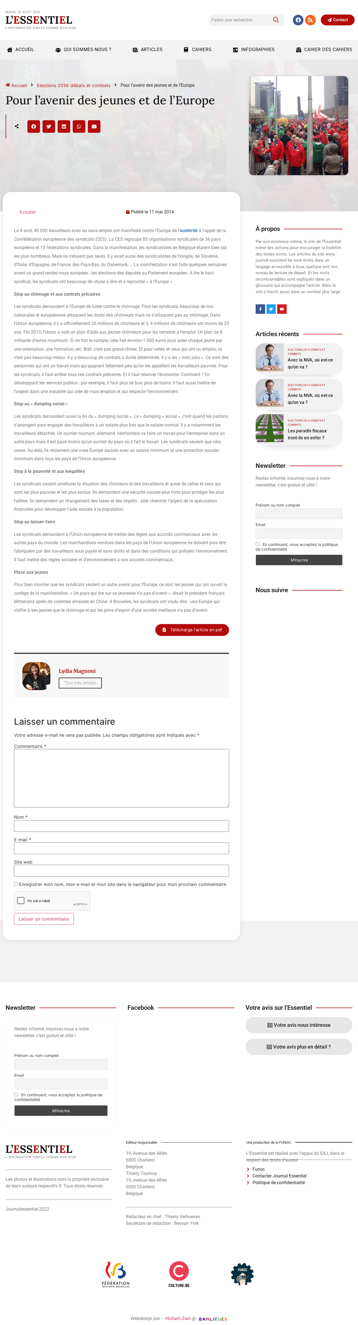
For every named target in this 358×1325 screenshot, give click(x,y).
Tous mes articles (80, 682)
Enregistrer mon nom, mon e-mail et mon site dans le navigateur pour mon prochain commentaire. (123, 884)
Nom (21, 817)
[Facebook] (298, 20)
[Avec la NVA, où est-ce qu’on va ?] (270, 357)
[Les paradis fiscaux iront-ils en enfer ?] (270, 428)
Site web (23, 862)
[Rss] (310, 20)
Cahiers (202, 49)
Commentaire (30, 746)
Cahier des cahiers (328, 49)
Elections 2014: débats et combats (73, 85)
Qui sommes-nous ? (87, 49)
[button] (33, 126)
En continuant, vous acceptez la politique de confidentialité (297, 546)
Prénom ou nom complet (278, 505)
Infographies (258, 49)
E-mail (22, 839)
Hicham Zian (178, 1318)
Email (260, 524)
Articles (152, 49)
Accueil (24, 49)
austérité (189, 230)
